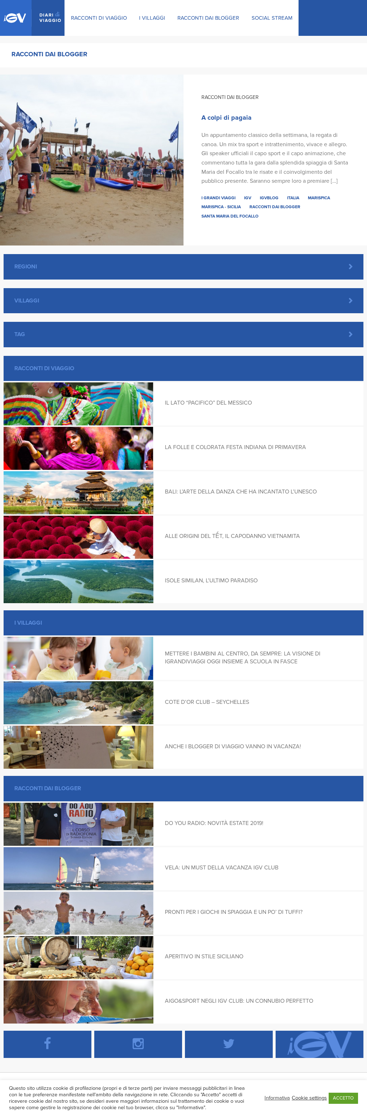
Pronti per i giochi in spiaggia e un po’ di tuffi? (233, 912)
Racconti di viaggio (99, 18)
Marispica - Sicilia (221, 206)
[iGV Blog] (32, 18)
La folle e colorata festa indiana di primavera (235, 447)
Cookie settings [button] (309, 1098)
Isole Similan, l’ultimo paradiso (211, 580)
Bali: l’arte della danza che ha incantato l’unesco (241, 491)
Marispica (319, 197)
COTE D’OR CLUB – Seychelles (207, 702)
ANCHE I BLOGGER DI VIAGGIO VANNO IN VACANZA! (233, 746)
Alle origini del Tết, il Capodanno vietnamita (232, 536)
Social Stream (272, 18)
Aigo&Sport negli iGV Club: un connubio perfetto (239, 1001)
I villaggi (152, 18)
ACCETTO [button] (343, 1098)
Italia (293, 197)
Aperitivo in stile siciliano (204, 956)
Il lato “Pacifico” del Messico (208, 402)
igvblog (269, 197)
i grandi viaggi (218, 197)
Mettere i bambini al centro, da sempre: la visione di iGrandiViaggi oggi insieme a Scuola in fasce (242, 657)
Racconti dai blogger (208, 18)
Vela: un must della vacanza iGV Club (221, 867)
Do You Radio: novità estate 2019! (214, 823)
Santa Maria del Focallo (229, 216)
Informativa (277, 1098)
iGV (247, 197)
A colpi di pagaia (226, 117)
